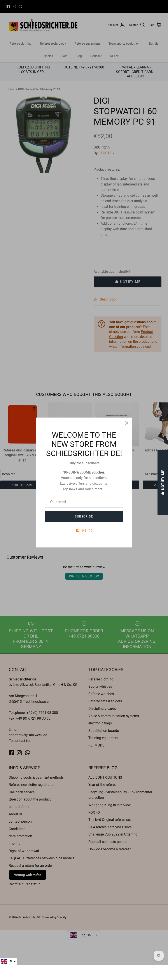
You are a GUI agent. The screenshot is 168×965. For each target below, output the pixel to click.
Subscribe (84, 516)
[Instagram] (84, 530)
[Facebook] (77, 530)
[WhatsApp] (90, 530)
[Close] (126, 423)
